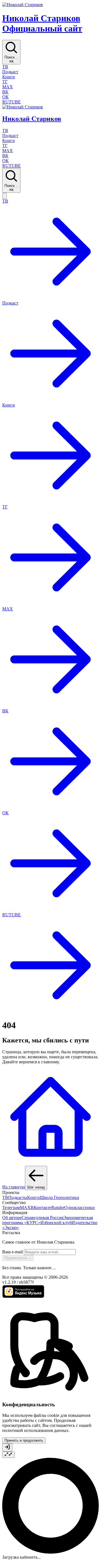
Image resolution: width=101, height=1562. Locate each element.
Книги (33, 1197)
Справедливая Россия (42, 1217)
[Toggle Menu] (4, 196)
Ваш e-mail (12, 1251)
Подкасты (17, 1197)
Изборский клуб (56, 1222)
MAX (25, 1207)
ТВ (5, 1197)
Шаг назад (36, 1187)
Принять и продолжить (23, 1440)
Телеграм (11, 1207)
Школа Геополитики (59, 1197)
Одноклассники (79, 1207)
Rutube (57, 1207)
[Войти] (7, 1447)
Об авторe (12, 1217)
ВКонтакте (41, 1207)
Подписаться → (17, 1258)
